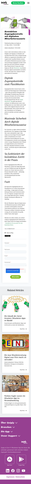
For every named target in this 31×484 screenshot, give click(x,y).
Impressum (10, 477)
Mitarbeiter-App (18, 68)
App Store (9, 465)
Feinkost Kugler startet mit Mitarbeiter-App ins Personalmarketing (14, 398)
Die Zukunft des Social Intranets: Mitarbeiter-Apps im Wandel (15, 318)
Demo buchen (18, 3)
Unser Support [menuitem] (9, 436)
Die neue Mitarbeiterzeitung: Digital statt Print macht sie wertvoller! (15, 357)
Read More (22, 329)
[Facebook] (13, 470)
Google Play (21, 465)
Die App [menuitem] (5, 432)
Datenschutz (20, 477)
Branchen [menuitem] (6, 427)
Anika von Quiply (15, 43)
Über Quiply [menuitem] (7, 423)
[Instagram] (18, 470)
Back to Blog (10, 232)
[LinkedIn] (7, 470)
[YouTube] (23, 470)
